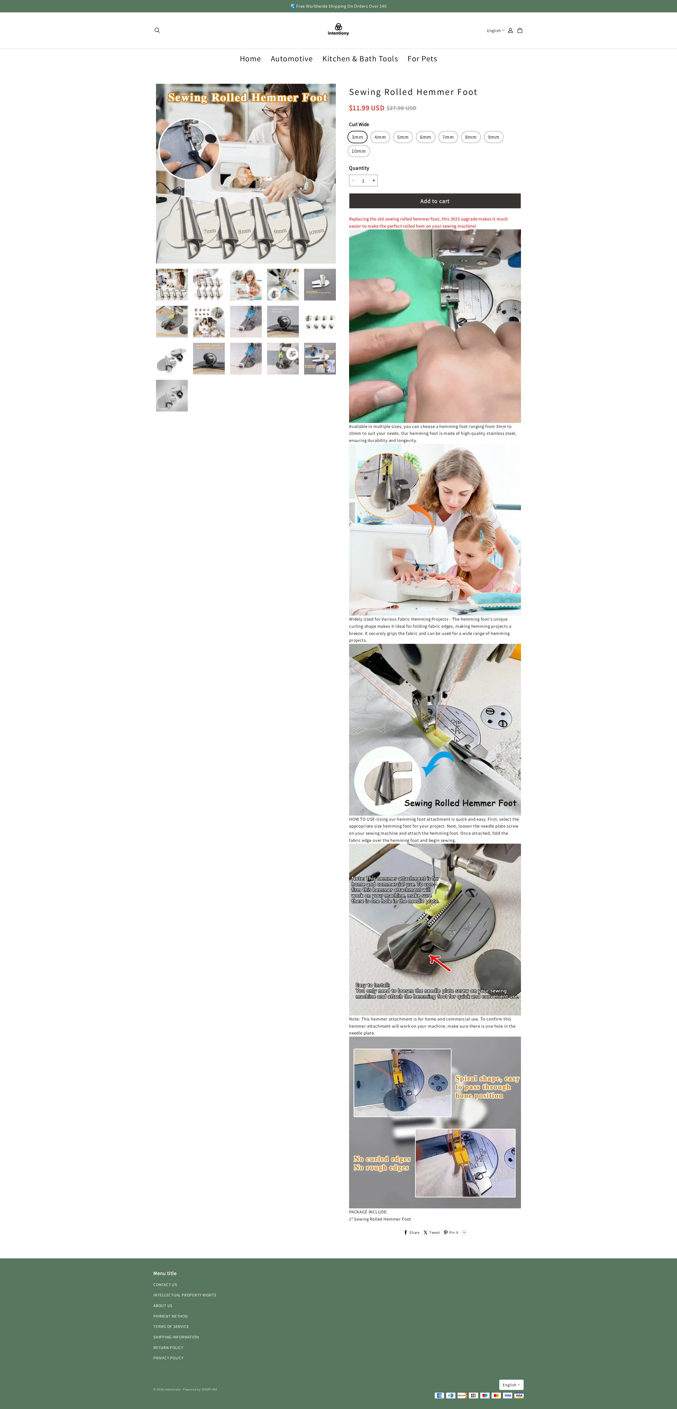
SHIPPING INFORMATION (176, 1336)
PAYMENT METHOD (170, 1316)
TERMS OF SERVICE (171, 1326)
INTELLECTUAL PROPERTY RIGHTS (184, 1294)
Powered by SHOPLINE (200, 1389)
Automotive (292, 58)
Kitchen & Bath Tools (360, 58)
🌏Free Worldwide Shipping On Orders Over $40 (338, 6)
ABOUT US (162, 1305)
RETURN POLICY (168, 1347)
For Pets (422, 58)
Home (250, 58)
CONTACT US (165, 1284)
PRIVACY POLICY (168, 1357)
